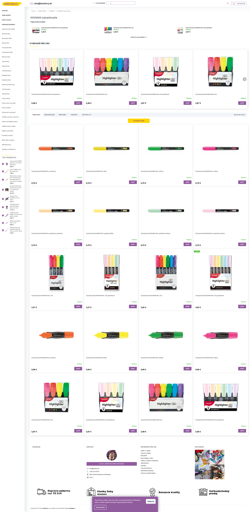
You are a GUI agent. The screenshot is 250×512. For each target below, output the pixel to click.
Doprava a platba (146, 453)
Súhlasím (150, 501)
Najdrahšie (74, 115)
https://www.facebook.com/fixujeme (100, 474)
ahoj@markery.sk (94, 468)
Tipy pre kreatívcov (146, 468)
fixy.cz (91, 477)
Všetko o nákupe (145, 450)
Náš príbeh (144, 455)
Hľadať (99, 3)
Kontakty (143, 465)
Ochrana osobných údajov (148, 473)
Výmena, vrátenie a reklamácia (149, 460)
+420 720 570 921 (94, 471)
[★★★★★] (220, 273)
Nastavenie (100, 507)
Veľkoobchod (145, 463)
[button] (33, 79)
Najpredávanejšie (49, 115)
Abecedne (86, 115)
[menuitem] (12, 10)
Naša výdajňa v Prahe (147, 458)
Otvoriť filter (138, 121)
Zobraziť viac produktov (138, 37)
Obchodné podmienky (147, 470)
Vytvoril (69, 508)
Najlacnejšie (63, 115)
